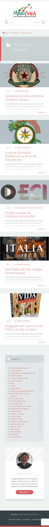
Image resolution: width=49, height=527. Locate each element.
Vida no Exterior (15, 432)
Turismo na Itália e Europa (19, 421)
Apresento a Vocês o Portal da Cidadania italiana (24, 97)
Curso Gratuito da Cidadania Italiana (22, 373)
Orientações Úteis (22, 91)
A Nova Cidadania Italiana (19, 368)
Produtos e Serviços (23, 147)
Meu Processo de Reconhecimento (22, 391)
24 (9, 148)
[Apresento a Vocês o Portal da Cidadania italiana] (24, 75)
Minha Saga (14, 514)
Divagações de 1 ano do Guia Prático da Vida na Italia (23, 327)
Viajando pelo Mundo (17, 424)
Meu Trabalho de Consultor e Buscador (30, 208)
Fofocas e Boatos (16, 381)
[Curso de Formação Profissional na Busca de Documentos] (24, 132)
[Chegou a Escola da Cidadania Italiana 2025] (24, 192)
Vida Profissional (16, 437)
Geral (12, 383)
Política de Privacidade (15, 519)
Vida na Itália (14, 429)
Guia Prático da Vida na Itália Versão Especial (23, 271)
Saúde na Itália (15, 416)
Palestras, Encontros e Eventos (20, 406)
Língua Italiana (15, 388)
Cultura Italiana (15, 371)
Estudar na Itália (16, 376)
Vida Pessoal (14, 434)
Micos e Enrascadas (16, 399)
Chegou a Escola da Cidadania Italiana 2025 (20, 214)
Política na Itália (15, 411)
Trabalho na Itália (16, 419)
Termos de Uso (26, 519)
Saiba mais (23, 492)
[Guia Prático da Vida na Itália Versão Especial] (24, 249)
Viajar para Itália (15, 427)
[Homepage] (24, 10)
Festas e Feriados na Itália (19, 378)
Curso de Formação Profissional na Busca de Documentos (21, 156)
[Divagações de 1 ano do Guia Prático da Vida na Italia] (24, 305)
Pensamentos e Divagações (19, 409)
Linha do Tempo (36, 519)
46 (9, 321)
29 (9, 208)
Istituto (12, 386)
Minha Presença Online (18, 401)
